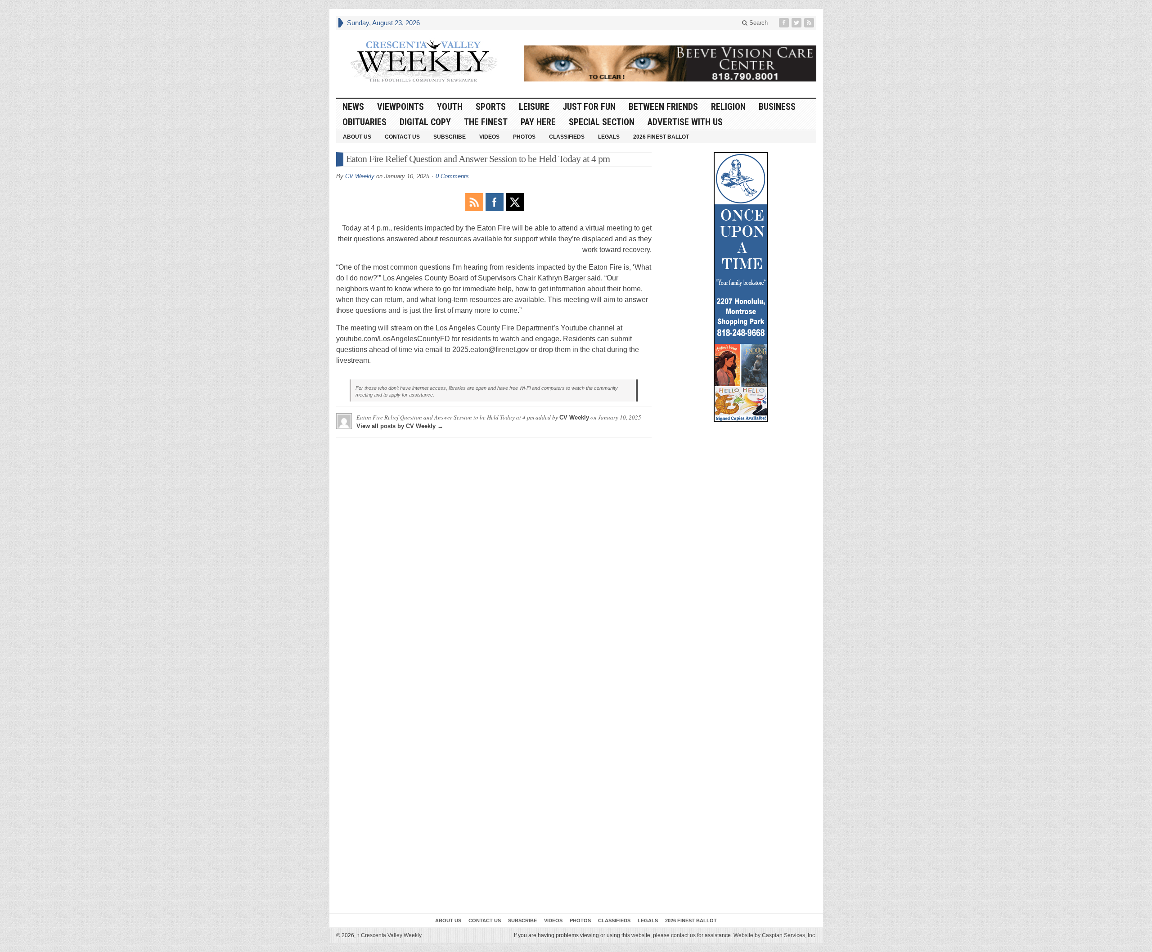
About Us (357, 137)
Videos (489, 137)
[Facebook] (784, 23)
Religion (728, 106)
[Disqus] (494, 556)
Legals (609, 137)
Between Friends (663, 106)
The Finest (486, 122)
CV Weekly (359, 176)
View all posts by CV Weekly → (399, 426)
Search (757, 22)
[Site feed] (810, 23)
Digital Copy (425, 122)
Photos (524, 137)
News (353, 106)
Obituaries (364, 122)
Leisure (534, 106)
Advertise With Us (685, 122)
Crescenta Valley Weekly (389, 935)
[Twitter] (797, 23)
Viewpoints (400, 106)
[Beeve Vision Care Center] (670, 63)
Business (777, 106)
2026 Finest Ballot (661, 137)
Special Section (601, 122)
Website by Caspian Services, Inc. (775, 935)
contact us (683, 935)
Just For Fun (589, 106)
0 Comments (452, 176)
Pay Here (538, 122)
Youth (450, 106)
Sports (491, 106)
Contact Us (402, 137)
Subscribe (449, 137)
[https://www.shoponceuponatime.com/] (741, 287)
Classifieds (567, 137)
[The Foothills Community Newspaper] (424, 61)
